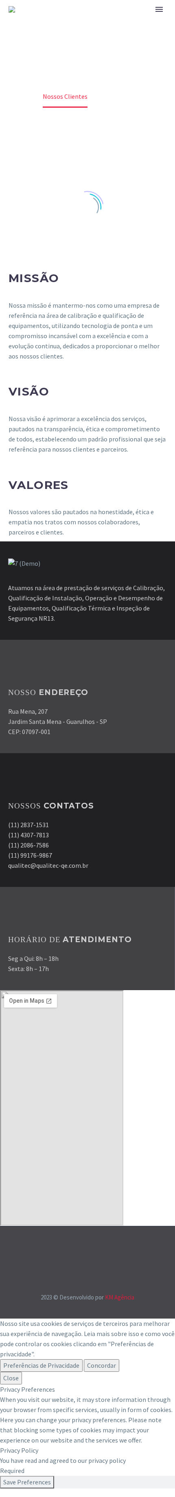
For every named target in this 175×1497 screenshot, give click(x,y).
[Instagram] (93, 1248)
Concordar (101, 1365)
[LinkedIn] (82, 1248)
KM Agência (119, 1297)
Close (11, 1378)
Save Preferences (27, 1482)
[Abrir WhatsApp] (154, 1476)
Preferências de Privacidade (41, 1365)
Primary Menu (159, 9)
